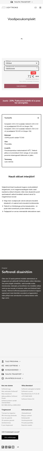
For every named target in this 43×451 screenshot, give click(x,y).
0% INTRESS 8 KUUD (13, 378)
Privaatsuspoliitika (27, 423)
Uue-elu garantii (7, 418)
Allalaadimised (26, 413)
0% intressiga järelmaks (9, 415)
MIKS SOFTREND (11, 366)
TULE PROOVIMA (11, 361)
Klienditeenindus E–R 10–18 (30, 394)
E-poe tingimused (7, 425)
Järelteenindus (6, 423)
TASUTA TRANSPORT (22, 2)
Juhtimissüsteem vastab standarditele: (9, 402)
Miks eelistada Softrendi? (10, 391)
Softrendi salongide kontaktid (31, 389)
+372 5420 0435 (27, 396)
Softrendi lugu (6, 389)
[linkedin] (9, 448)
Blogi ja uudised (27, 415)
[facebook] (3, 448)
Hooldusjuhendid (27, 420)
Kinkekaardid (26, 418)
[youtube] (13, 448)
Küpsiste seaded (27, 425)
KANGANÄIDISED (11, 370)
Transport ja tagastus (8, 413)
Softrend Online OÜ (28, 399)
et (18, 447)
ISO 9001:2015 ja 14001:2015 (11, 405)
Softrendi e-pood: (27, 391)
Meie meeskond (7, 394)
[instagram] (6, 448)
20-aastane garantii (8, 420)
